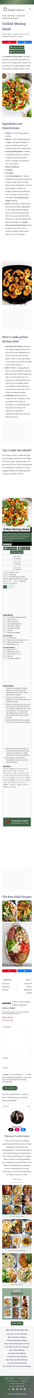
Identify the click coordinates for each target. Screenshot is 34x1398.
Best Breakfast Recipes (17, 1337)
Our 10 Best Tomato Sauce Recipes (17, 1366)
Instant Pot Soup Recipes (17, 1357)
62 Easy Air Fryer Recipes (17, 1334)
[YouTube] (24, 1389)
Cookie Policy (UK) (17, 1383)
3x (12, 587)
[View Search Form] (31, 2)
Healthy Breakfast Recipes (17, 1340)
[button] (4, 544)
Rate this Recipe (18, 51)
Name (6, 1058)
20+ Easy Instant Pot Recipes (17, 1347)
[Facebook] (17, 1389)
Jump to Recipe (17, 47)
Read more (17, 1179)
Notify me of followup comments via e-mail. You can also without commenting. (16, 1078)
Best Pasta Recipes (17, 1350)
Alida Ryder (8, 34)
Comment (7, 1027)
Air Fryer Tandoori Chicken (6, 985)
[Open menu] (30, 9)
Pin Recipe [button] (25, 548)
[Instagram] (13, 1389)
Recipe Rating (7, 1017)
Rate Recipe (17, 552)
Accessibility (12, 1380)
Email (6, 1068)
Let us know (15, 823)
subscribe (16, 1080)
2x (9, 587)
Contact (24, 1380)
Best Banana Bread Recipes (17, 1360)
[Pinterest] (20, 1389)
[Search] (28, 1106)
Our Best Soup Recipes (17, 1353)
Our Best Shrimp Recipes (17, 1363)
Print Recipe (11, 548)
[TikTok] (9, 1389)
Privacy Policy (24, 1378)
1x (5, 587)
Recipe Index (9, 1378)
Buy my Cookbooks (17, 1386)
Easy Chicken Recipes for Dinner (17, 1344)
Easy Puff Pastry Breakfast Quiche (28, 986)
